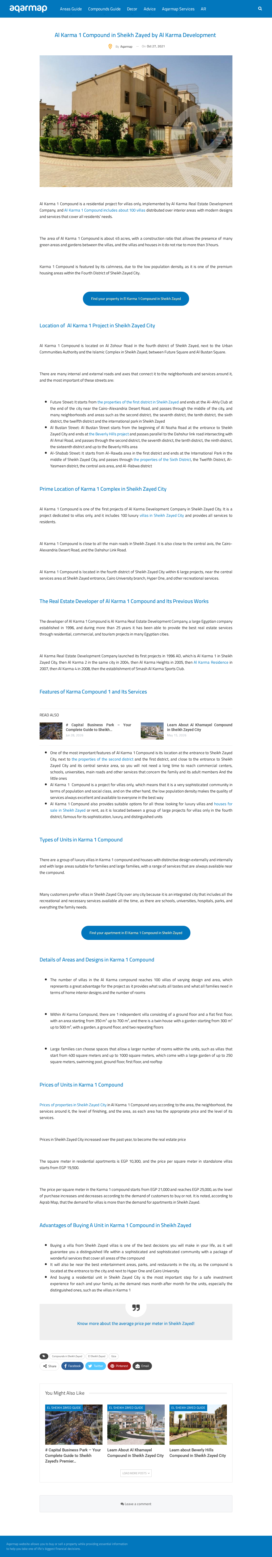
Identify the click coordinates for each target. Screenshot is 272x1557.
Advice (150, 9)
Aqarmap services (178, 9)
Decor (132, 9)
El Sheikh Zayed (96, 1356)
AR (203, 9)
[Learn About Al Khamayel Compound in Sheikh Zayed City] (152, 731)
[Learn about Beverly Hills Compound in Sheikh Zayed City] (198, 1425)
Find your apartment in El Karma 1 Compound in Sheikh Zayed (136, 933)
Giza (113, 1356)
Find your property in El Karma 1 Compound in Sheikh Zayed (136, 298)
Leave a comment (137, 1504)
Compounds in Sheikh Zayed (67, 1356)
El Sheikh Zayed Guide (64, 1408)
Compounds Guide (104, 9)
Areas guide (71, 9)
